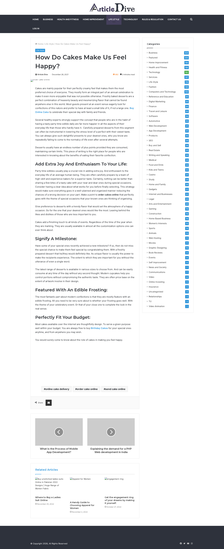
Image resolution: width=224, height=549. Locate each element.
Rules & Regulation (152, 19)
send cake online (115, 389)
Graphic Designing (158, 248)
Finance (152, 106)
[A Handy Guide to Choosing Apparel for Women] (85, 488)
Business (48, 19)
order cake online (87, 389)
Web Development (158, 126)
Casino (152, 174)
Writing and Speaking (159, 155)
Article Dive (42, 74)
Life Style (113, 19)
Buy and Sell (155, 145)
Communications (157, 272)
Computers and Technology (162, 92)
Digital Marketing (157, 101)
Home (36, 19)
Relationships (155, 296)
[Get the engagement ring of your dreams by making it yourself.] (120, 485)
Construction (155, 213)
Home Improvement (93, 19)
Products (153, 135)
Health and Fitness (68, 19)
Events (152, 257)
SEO (151, 140)
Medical (152, 160)
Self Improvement (157, 262)
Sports (152, 228)
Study (152, 179)
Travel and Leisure (158, 111)
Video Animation (157, 306)
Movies (152, 243)
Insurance (153, 287)
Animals (152, 233)
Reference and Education (161, 96)
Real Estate (154, 150)
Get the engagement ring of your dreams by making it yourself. (119, 500)
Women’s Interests (158, 223)
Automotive (154, 121)
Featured (153, 57)
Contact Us (174, 19)
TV (150, 301)
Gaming (152, 209)
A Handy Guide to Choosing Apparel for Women (82, 505)
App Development (157, 131)
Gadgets (153, 189)
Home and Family (157, 184)
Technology (131, 19)
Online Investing (156, 282)
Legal (151, 199)
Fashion (152, 87)
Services (153, 77)
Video (151, 277)
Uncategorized (156, 291)
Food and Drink (156, 165)
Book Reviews (155, 252)
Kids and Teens (156, 170)
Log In (36, 28)
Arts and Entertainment (160, 204)
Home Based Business (160, 218)
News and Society (158, 267)
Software (153, 116)
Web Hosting (155, 238)
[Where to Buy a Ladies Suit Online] (50, 485)
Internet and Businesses (160, 194)
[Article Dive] (112, 7)
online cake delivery (57, 389)
